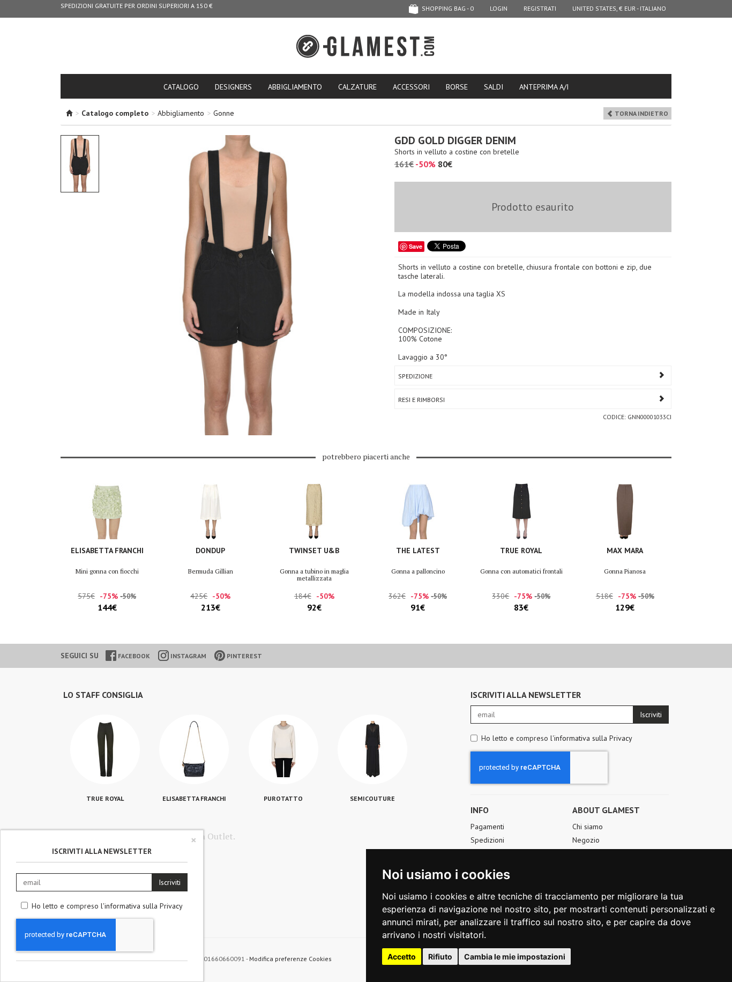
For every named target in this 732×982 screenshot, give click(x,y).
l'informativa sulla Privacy (591, 738)
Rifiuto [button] (440, 956)
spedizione (415, 376)
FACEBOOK (133, 656)
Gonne (223, 113)
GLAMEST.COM (366, 46)
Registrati (540, 8)
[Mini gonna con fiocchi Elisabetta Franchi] (107, 511)
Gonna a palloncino (418, 571)
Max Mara (625, 550)
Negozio (586, 840)
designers (233, 87)
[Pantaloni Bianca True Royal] (105, 749)
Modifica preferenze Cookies (290, 959)
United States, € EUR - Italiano (619, 8)
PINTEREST (243, 656)
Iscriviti (651, 714)
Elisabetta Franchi (107, 550)
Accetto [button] (401, 956)
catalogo (181, 87)
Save (415, 246)
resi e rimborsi (421, 400)
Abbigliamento (295, 87)
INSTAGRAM (187, 656)
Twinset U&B (314, 550)
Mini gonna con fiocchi (107, 571)
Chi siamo (587, 826)
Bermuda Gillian (210, 571)
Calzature (357, 87)
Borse (457, 87)
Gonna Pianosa (625, 571)
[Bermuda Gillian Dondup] (210, 511)
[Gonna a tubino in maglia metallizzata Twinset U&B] (314, 511)
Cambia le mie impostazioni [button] (514, 956)
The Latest (418, 550)
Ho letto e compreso (556, 738)
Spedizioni (487, 840)
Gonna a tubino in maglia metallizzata (314, 574)
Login (498, 8)
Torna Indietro (640, 113)
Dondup (210, 550)
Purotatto (283, 798)
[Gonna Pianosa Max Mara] (625, 511)
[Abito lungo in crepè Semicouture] (372, 749)
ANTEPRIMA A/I (544, 87)
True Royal (521, 550)
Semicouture (372, 798)
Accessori (411, 87)
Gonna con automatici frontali (521, 571)
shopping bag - (447, 8)
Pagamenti (487, 826)
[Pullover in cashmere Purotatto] (283, 749)
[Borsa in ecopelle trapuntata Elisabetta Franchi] (194, 749)
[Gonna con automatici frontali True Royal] (521, 511)
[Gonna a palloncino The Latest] (418, 511)
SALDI (493, 87)
